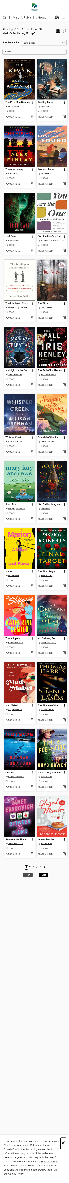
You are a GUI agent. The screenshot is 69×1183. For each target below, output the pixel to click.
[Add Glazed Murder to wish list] (64, 854)
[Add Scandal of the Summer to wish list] (64, 452)
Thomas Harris (47, 709)
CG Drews (45, 508)
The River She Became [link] (17, 102)
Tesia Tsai (45, 106)
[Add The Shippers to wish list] (32, 653)
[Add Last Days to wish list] (32, 251)
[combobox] (27, 17)
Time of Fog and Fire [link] (49, 772)
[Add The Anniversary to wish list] (32, 184)
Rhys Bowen (46, 776)
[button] (58, 32)
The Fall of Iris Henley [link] (50, 370)
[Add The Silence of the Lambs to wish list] (64, 720)
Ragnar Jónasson (16, 776)
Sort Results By (10, 42)
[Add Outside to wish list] (32, 787)
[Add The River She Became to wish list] (32, 117)
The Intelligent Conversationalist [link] (17, 303)
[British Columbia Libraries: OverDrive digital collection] (34, 7)
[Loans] (57, 18)
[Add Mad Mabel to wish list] (32, 720)
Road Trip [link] (10, 504)
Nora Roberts (46, 575)
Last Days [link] (10, 236)
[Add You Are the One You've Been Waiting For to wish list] (64, 251)
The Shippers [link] (12, 638)
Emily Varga (13, 106)
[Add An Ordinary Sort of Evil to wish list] (64, 653)
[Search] (4, 17)
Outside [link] (9, 772)
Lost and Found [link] (46, 169)
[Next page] (44, 867)
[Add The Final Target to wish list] (64, 586)
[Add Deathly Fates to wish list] (64, 117)
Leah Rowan (13, 575)
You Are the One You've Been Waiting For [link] (50, 236)
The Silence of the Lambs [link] (50, 705)
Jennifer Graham (48, 374)
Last (44, 874)
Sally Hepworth (15, 709)
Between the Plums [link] (15, 839)
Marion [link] (9, 571)
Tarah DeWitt (46, 173)
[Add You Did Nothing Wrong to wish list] (64, 519)
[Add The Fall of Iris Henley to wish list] (64, 385)
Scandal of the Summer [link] (50, 437)
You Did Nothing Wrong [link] (50, 504)
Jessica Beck (46, 843)
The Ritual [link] (43, 303)
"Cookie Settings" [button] (48, 1161)
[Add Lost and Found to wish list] (64, 184)
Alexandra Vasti (48, 441)
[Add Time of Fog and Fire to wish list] (64, 787)
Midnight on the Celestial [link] (17, 370)
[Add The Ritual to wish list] (64, 318)
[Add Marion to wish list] (32, 586)
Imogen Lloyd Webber (17, 307)
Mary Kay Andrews (16, 508)
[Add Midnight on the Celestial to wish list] (32, 385)
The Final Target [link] (47, 571)
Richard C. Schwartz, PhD (52, 240)
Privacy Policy (29, 1145)
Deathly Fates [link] (45, 102)
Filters (8, 51)
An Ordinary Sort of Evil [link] (50, 638)
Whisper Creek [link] (13, 437)
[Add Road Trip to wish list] (32, 519)
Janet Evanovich (15, 843)
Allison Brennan (15, 441)
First (28, 874)
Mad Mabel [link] (11, 705)
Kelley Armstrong (48, 642)
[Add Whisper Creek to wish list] (32, 452)
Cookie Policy (15, 1173)
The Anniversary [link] (14, 169)
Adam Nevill (13, 240)
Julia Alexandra (15, 374)
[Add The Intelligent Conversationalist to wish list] (32, 318)
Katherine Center (15, 642)
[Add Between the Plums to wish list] (32, 854)
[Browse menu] (64, 17)
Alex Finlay (13, 173)
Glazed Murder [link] (46, 839)
